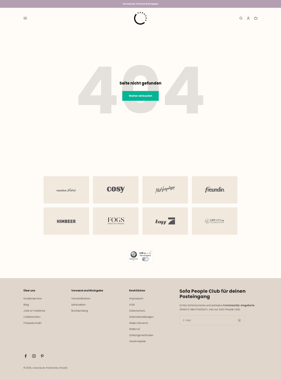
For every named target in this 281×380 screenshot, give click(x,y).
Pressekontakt (32, 323)
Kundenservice (32, 298)
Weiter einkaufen (140, 96)
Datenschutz (137, 311)
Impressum (136, 298)
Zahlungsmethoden (141, 335)
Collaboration (31, 317)
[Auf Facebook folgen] (25, 356)
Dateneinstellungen (141, 317)
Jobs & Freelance (34, 311)
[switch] (145, 259)
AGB (131, 305)
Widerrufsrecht (138, 323)
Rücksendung (79, 311)
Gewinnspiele (137, 341)
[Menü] (151, 252)
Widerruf (134, 329)
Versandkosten (80, 298)
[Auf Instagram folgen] (34, 356)
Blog (26, 305)
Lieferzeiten (78, 305)
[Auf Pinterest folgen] (42, 356)
